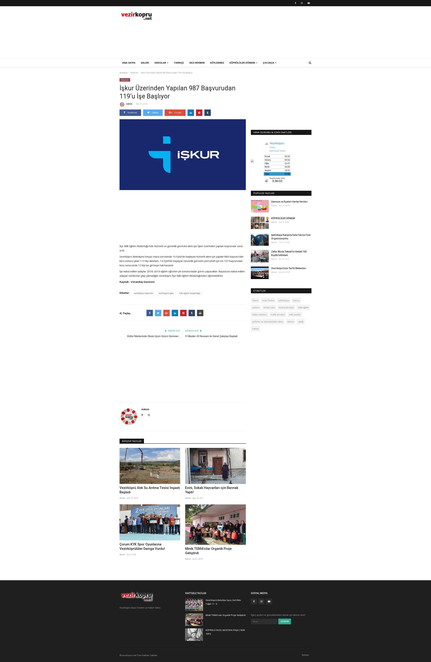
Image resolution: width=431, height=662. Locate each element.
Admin (129, 103)
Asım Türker (268, 300)
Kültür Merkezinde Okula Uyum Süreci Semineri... (153, 336)
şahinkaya (283, 300)
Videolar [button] (160, 62)
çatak (301, 321)
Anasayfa (123, 72)
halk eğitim (303, 307)
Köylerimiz (217, 62)
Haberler (134, 72)
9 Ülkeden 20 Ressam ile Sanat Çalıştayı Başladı (211, 336)
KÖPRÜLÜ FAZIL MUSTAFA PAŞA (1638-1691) (225, 632)
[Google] (166, 313)
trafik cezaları (278, 314)
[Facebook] (149, 313)
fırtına (255, 300)
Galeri (145, 62)
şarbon (255, 307)
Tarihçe (179, 62)
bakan (255, 328)
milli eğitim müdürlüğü (189, 293)
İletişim (305, 654)
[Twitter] (158, 313)
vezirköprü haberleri (143, 293)
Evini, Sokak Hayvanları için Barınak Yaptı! (211, 490)
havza (296, 300)
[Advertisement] (250, 32)
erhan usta (269, 307)
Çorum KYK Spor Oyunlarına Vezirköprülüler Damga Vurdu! (142, 546)
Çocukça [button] (269, 62)
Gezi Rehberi (197, 62)
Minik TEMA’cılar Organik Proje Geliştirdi (208, 551)
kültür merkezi (259, 314)
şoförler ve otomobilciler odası (267, 321)
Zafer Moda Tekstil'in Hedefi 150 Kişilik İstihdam (289, 253)
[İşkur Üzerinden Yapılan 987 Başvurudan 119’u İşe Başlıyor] (183, 154)
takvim (290, 321)
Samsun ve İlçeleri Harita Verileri (289, 201)
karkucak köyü (286, 307)
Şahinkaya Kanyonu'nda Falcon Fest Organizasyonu (290, 237)
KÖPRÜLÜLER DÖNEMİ (283, 218)
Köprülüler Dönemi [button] (242, 62)
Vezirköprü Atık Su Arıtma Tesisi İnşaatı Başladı (150, 490)
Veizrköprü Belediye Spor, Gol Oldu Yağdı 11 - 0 (223, 602)
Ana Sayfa (128, 62)
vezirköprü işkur (166, 293)
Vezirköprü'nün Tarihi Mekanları (288, 268)
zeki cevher (295, 314)
